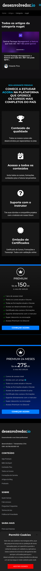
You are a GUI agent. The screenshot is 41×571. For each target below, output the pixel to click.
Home (4, 13)
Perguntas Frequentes (9, 506)
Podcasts (5, 483)
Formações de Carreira (10, 475)
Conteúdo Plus (7, 467)
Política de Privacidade (10, 514)
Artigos (11, 13)
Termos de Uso (7, 510)
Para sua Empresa (8, 529)
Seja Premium (6, 459)
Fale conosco (6, 502)
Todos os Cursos (7, 471)
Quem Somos (6, 498)
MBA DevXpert (7, 463)
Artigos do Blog (7, 479)
